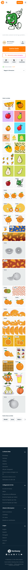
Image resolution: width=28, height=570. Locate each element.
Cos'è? (13, 66)
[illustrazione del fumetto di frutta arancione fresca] (18, 148)
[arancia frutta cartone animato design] (7, 115)
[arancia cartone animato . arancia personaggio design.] (8, 276)
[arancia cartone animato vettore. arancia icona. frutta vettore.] (8, 454)
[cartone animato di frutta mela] (18, 115)
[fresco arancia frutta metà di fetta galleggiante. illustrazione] (13, 329)
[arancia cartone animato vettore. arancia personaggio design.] (13, 264)
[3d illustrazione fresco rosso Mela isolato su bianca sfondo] (8, 240)
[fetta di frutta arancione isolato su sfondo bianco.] (13, 435)
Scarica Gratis (14, 49)
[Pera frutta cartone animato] (8, 126)
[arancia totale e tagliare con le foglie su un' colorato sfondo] (8, 181)
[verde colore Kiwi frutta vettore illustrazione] (7, 383)
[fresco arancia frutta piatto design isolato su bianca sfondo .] (8, 403)
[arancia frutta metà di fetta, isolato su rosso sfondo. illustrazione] (13, 356)
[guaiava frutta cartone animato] (8, 150)
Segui (22, 43)
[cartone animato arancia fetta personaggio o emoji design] (8, 104)
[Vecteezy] (2, 2)
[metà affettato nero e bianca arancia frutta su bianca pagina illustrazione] (13, 342)
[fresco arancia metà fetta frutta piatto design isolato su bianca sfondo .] (8, 479)
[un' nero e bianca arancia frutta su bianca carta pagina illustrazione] (13, 554)
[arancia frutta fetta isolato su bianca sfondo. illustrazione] (13, 426)
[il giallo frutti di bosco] (8, 530)
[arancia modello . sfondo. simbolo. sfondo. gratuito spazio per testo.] (8, 393)
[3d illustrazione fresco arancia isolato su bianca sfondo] (8, 138)
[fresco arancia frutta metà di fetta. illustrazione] (13, 444)
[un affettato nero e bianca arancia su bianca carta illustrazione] (13, 369)
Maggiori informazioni (9, 69)
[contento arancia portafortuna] (8, 193)
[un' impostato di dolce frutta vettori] (7, 492)
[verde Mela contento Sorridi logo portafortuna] (8, 251)
